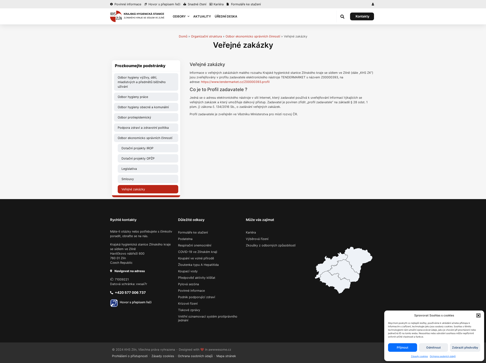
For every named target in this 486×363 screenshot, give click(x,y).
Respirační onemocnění (194, 245)
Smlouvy (128, 179)
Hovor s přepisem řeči (135, 302)
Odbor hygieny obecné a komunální (143, 107)
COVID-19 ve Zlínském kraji (197, 252)
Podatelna (185, 239)
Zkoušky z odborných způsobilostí (271, 245)
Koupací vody (188, 271)
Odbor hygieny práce (133, 97)
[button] (478, 315)
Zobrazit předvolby (465, 347)
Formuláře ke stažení (193, 232)
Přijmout (402, 347)
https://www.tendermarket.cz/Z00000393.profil (235, 82)
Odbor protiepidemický (134, 117)
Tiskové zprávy (189, 310)
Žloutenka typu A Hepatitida (198, 265)
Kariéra (251, 232)
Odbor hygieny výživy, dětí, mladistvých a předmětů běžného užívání (142, 81)
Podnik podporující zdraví (196, 297)
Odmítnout (433, 347)
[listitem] (335, 282)
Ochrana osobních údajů (443, 356)
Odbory (179, 16)
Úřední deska (226, 16)
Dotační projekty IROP (137, 148)
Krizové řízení (188, 303)
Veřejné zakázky (133, 189)
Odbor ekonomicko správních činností (253, 36)
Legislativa (129, 169)
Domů (183, 36)
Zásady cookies (419, 356)
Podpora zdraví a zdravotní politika (143, 127)
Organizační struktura (206, 36)
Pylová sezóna (188, 284)
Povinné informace (191, 290)
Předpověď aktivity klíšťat (196, 278)
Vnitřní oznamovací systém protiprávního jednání (207, 318)
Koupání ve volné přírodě (196, 258)
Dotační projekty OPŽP (138, 158)
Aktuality (202, 16)
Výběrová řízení (257, 239)
